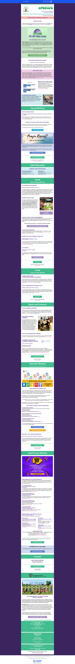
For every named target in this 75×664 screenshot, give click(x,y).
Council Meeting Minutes (37, 566)
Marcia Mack (27, 498)
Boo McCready (37, 265)
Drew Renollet (37, 300)
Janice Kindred (28, 510)
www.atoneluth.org (37, 624)
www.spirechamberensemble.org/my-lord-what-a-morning (38, 352)
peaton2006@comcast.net (30, 101)
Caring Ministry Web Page (37, 157)
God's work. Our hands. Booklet (37, 430)
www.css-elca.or (37, 646)
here (51, 24)
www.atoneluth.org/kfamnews (27, 244)
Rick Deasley (37, 360)
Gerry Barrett (47, 523)
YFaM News (37, 296)
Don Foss (47, 482)
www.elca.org (37, 649)
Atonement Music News (37, 356)
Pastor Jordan (27, 150)
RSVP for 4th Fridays (37, 257)
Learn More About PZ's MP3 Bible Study (37, 55)
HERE (39, 411)
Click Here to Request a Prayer (37, 152)
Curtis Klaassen (37, 570)
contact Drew (36, 292)
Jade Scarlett (34, 491)
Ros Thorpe (37, 448)
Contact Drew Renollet (31, 282)
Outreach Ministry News (37, 427)
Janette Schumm (28, 504)
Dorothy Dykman (33, 521)
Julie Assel (27, 313)
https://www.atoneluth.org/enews (37, 653)
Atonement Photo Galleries (37, 551)
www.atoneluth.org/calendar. (43, 88)
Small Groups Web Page (37, 542)
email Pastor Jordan (39, 77)
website (47, 220)
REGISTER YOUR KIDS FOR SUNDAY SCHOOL (37, 226)
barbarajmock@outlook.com (42, 535)
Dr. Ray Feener (48, 336)
